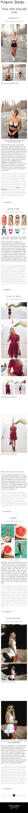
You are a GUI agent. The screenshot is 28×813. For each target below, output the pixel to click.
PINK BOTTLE (14, 618)
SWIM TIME (14, 209)
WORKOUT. (13, 18)
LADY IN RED (14, 296)
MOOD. (13, 518)
